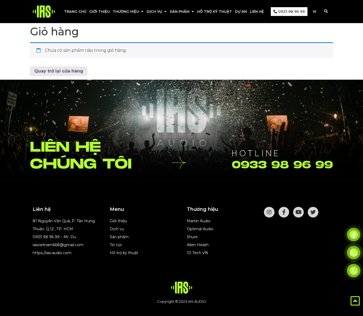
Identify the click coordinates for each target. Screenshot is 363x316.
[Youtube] (298, 212)
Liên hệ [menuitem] (257, 11)
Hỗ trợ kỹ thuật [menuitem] (214, 11)
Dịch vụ (117, 229)
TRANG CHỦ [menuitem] (75, 11)
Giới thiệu (118, 221)
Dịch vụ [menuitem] (154, 11)
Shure (192, 236)
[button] (142, 11)
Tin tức (116, 244)
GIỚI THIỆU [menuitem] (99, 11)
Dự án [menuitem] (241, 11)
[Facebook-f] (283, 212)
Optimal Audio (200, 229)
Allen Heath (198, 244)
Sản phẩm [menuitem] (179, 11)
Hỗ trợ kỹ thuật (124, 252)
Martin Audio (198, 221)
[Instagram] (269, 212)
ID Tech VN (197, 252)
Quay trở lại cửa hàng (58, 71)
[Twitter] (313, 212)
